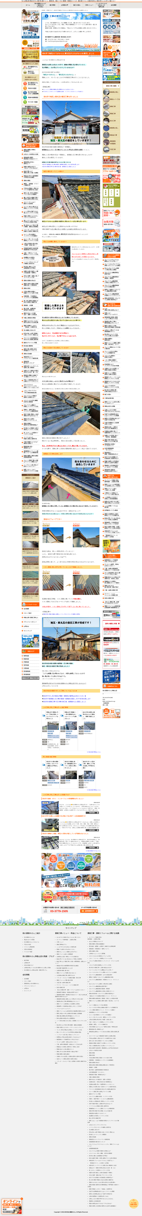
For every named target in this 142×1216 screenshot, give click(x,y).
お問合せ (26, 626)
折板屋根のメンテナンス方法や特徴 (98, 1012)
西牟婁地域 (27, 671)
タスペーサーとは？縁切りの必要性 (30, 202)
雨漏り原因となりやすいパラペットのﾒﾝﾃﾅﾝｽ (31, 216)
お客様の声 (64, 5)
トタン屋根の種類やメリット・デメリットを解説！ (102, 1010)
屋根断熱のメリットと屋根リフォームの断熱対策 (31, 451)
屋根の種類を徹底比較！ (108, 339)
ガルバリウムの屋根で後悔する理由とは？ (30, 396)
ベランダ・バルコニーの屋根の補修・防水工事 (69, 977)
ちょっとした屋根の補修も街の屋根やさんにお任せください (58, 89)
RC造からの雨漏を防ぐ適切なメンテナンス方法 (101, 1101)
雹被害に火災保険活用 (95, 1201)
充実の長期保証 (28, 949)
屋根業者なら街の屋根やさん (31, 983)
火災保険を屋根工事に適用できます (66, 975)
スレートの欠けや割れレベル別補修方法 (111, 352)
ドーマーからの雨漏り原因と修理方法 (30, 438)
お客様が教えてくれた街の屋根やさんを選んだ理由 (37, 967)
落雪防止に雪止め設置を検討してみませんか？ (69, 1037)
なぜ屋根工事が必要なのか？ (112, 309)
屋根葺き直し (114, 128)
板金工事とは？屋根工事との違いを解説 (31, 172)
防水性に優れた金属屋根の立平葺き (98, 1155)
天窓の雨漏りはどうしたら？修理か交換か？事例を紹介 (103, 1026)
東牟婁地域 (27, 674)
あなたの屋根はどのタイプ (96, 941)
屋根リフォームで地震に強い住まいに (66, 973)
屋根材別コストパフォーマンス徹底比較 (31, 357)
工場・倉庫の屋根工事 (111, 590)
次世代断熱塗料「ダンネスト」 (109, 449)
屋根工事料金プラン (62, 944)
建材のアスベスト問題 (30, 342)
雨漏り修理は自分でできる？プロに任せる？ (31, 167)
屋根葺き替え (114, 92)
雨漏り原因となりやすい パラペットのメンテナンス (70, 1027)
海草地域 (26, 656)
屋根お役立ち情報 (110, 406)
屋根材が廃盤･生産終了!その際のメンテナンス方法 (102, 1043)
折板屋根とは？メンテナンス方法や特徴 (112, 365)
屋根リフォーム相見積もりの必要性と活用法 (68, 1003)
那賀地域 (26, 659)
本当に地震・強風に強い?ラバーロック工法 (31, 276)
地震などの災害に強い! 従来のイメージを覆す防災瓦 (102, 1086)
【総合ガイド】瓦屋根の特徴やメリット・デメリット (103, 996)
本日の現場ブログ (28, 965)
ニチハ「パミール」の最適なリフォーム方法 (100, 958)
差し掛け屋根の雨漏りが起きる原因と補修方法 (31, 301)
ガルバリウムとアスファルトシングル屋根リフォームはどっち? (31, 386)
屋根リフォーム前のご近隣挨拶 (65, 954)
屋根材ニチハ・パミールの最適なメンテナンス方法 (112, 377)
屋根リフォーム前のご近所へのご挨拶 (110, 489)
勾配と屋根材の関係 (30, 318)
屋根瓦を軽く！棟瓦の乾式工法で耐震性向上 (111, 427)
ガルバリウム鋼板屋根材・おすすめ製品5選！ (101, 974)
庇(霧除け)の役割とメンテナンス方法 (29, 258)
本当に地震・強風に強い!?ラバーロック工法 (100, 1175)
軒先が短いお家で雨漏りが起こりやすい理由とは (31, 334)
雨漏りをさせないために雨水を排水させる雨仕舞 (31, 321)
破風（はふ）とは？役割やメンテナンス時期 (31, 470)
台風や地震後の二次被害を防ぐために (112, 423)
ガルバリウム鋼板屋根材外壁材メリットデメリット (112, 294)
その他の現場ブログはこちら (93, 850)
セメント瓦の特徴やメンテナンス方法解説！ (31, 235)
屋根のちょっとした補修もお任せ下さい (67, 951)
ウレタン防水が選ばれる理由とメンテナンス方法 (31, 207)
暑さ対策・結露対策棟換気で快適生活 (99, 1069)
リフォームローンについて (63, 1008)
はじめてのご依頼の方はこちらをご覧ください (69, 937)
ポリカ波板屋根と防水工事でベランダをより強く (112, 573)
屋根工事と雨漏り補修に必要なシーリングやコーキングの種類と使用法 (61, 614)
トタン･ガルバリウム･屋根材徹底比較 (30, 391)
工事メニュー (89, 5)
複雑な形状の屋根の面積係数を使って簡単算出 (31, 284)
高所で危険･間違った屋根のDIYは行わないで (100, 1103)
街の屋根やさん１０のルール (31, 942)
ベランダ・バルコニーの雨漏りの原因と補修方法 (31, 230)
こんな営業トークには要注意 (111, 506)
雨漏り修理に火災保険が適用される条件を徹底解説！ (103, 1206)
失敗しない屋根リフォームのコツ (111, 313)
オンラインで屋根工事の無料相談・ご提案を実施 (112, 480)
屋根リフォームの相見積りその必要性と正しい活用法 (112, 485)
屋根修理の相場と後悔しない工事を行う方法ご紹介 (70, 999)
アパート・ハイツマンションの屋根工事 (111, 594)
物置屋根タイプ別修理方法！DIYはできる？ (111, 560)
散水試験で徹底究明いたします (65, 968)
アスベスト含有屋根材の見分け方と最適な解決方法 (102, 1089)
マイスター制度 (28, 951)
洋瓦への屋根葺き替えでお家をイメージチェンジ (31, 380)
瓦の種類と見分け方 (30, 330)
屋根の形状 (27, 288)
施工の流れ (76, 5)
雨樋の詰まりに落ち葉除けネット (65, 1049)
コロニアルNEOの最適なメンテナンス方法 (112, 386)
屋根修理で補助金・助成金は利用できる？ (111, 470)
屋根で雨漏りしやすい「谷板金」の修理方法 (30, 326)
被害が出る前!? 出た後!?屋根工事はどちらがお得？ (112, 502)
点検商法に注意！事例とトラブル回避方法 (67, 956)
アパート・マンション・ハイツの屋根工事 (67, 985)
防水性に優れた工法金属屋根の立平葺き (30, 267)
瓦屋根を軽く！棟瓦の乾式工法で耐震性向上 (100, 1082)
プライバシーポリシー (30, 622)
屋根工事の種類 (111, 86)
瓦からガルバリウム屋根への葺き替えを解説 (112, 269)
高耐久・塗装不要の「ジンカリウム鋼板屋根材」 (101, 1098)
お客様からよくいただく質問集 (97, 953)
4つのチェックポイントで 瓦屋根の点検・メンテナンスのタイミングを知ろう (63, 91)
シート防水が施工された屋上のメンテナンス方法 (31, 212)
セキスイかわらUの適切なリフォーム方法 (100, 956)
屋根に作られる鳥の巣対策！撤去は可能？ (67, 1051)
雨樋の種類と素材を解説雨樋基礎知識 (31, 456)
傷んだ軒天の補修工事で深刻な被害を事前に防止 (31, 198)
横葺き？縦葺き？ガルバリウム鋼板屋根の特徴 (112, 290)
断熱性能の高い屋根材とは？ (28, 447)
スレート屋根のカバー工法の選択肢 (112, 347)
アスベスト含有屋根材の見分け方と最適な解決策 (31, 338)
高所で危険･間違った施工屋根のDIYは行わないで (31, 415)
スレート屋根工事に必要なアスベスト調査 (100, 1091)
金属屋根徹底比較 (93, 1148)
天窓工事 (113, 149)
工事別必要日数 (109, 398)
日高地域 (26, 668)
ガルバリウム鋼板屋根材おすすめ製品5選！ (112, 286)
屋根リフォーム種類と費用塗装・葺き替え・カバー (112, 343)
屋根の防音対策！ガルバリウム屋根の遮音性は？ (112, 299)
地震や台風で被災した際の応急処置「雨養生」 (31, 272)
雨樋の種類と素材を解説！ (63, 1054)
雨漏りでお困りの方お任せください (66, 949)
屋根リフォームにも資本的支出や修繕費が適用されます (71, 1011)
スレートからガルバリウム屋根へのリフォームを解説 (112, 264)
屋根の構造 (27, 180)
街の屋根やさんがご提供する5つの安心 (40, 5)
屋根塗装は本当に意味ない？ (29, 162)
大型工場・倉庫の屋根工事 (63, 982)
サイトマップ (28, 630)
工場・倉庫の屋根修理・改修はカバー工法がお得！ (112, 569)
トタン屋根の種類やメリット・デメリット (111, 360)
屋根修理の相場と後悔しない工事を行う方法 (111, 318)
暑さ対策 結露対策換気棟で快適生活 (30, 309)
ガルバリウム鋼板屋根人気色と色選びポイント (112, 281)
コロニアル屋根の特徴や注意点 (110, 356)
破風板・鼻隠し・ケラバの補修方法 (98, 1024)
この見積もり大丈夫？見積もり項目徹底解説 (111, 498)
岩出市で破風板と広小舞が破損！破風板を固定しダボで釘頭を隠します (61, 164)
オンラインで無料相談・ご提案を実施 (66, 939)
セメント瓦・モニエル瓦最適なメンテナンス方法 (31, 239)
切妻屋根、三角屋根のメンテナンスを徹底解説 (31, 296)
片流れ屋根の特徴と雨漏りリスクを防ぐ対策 (31, 292)
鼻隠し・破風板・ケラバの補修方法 (31, 184)
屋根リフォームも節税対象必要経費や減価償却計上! (112, 606)
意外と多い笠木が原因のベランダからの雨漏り (31, 193)
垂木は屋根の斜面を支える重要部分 (66, 1018)
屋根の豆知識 (28, 353)
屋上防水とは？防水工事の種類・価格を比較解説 (31, 226)
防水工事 (113, 121)
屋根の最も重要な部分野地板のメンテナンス (30, 349)
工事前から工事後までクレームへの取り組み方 (112, 493)
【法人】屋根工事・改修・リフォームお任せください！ (71, 989)
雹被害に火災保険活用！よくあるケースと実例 (112, 466)
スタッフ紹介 (28, 613)
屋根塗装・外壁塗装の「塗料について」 (99, 948)
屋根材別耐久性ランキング (29, 362)
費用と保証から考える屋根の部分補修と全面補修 (69, 1013)
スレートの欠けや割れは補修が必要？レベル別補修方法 (103, 1007)
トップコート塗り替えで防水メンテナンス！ (31, 465)
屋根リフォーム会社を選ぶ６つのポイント (112, 402)
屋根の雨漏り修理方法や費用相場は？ (31, 424)
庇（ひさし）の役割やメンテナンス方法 (31, 433)
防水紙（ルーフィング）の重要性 (97, 1134)
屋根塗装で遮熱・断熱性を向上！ (97, 1074)
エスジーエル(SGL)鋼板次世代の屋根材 (31, 401)
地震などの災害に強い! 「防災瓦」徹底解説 (111, 436)
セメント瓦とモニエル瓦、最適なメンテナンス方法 (102, 1017)
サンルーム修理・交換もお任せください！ (112, 565)
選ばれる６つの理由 (29, 939)
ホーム (28, 5)
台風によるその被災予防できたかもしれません (112, 410)
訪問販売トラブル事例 (111, 510)
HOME (43, 10)
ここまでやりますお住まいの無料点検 (101, 5)
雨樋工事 (113, 113)
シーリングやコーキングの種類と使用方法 (31, 262)
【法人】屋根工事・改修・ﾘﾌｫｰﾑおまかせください (112, 602)
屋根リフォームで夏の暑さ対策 (65, 980)
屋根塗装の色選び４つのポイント (110, 444)
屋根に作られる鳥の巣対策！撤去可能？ (112, 586)
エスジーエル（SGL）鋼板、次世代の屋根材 (100, 1153)
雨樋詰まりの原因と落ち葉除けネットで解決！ (112, 582)
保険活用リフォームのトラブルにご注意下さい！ (101, 1160)
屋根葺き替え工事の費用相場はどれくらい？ (112, 322)
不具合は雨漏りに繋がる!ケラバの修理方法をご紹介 (102, 1038)
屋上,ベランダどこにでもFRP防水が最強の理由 (31, 221)
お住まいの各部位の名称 (31, 154)
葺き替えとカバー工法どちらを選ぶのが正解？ (112, 335)
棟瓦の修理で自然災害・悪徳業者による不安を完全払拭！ (104, 1048)
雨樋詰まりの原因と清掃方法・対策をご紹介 (68, 1046)
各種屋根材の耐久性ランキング (97, 1141)
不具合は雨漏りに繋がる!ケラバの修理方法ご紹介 (31, 189)
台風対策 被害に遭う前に (63, 970)
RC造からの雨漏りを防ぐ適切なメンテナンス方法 (31, 428)
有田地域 (26, 665)
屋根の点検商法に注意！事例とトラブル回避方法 (112, 514)
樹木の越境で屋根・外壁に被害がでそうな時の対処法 (112, 527)
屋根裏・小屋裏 (28, 305)
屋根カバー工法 (115, 99)
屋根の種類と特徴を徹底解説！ (30, 150)
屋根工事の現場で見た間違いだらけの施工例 (111, 440)
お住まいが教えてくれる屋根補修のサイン (112, 330)
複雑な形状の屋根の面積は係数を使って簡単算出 (101, 1065)
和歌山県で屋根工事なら (31, 617)
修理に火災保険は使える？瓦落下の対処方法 (112, 419)
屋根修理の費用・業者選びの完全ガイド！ (31, 158)
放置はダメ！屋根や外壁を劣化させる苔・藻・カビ (102, 1168)
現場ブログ (50, 10)
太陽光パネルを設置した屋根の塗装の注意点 (112, 369)
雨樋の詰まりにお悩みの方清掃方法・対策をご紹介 (112, 577)
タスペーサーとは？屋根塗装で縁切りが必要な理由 (102, 1036)
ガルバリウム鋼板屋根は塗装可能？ (112, 273)
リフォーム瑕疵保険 (29, 947)
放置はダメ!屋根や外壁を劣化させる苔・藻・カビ (31, 371)
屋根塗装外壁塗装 (113, 142)
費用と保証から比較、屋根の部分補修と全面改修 (112, 326)
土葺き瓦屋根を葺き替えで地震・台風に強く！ (31, 244)
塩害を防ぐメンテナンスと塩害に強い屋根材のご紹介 (103, 1165)
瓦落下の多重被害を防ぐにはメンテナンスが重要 (112, 414)
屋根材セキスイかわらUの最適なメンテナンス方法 (112, 382)
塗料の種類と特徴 (111, 623)
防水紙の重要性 (28, 346)
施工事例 (52, 5)
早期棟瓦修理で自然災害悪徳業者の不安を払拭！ (31, 249)
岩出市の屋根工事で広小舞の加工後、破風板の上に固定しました (59, 166)
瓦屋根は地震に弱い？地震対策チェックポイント (112, 432)
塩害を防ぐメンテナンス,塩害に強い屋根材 (31, 366)
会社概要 (113, 5)
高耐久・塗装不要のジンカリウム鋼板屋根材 (31, 410)
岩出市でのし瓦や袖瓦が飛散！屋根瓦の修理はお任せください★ (64, 696)
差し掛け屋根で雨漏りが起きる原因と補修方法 (101, 1180)
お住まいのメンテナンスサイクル (97, 1124)
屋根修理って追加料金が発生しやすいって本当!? (112, 523)
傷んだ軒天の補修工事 (95, 1118)
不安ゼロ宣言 (27, 944)
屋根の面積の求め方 (30, 280)
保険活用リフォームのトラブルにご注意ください (112, 531)
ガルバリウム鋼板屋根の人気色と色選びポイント (101, 991)
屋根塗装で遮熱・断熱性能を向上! (111, 453)
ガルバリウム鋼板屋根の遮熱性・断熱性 (112, 277)
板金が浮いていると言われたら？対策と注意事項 (112, 519)
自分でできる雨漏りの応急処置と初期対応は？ (112, 457)
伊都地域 (26, 662)
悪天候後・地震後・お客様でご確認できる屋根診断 (102, 946)
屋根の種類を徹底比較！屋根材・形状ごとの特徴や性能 (103, 998)
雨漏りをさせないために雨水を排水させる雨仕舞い (102, 1182)
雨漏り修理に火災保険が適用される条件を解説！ (112, 462)
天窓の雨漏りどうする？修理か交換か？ (31, 442)
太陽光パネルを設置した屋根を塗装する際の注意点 (70, 1056)
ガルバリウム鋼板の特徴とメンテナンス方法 (31, 405)
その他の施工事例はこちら (94, 752)
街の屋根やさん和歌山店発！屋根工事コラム (35, 970)
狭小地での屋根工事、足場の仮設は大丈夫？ (100, 967)
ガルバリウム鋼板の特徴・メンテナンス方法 (100, 1096)
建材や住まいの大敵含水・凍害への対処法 (30, 313)
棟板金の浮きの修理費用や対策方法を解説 (31, 176)
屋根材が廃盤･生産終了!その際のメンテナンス (31, 376)
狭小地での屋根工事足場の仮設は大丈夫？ (111, 390)
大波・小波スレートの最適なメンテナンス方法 (31, 253)
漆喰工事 (113, 106)
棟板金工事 (113, 135)
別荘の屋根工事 (109, 598)
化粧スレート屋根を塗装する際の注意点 (110, 373)
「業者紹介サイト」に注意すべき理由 (111, 536)
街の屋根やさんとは (29, 937)
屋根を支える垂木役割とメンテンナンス (30, 419)
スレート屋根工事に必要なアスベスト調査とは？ (31, 461)
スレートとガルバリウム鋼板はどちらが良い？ (112, 260)
